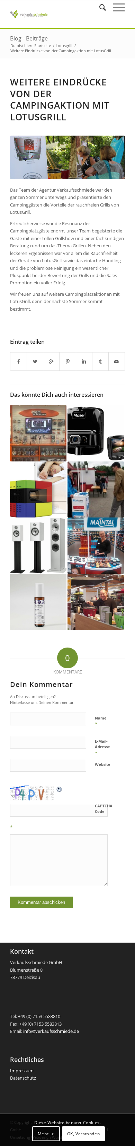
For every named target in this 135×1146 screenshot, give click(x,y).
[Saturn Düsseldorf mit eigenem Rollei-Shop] (38, 433)
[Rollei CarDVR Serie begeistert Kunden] (96, 433)
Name (101, 721)
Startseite (42, 45)
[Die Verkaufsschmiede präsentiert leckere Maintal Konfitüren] (96, 545)
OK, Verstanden (83, 1134)
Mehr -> (46, 1134)
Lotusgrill (64, 45)
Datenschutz (23, 1078)
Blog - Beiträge (29, 38)
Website (102, 764)
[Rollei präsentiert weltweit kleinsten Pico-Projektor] (38, 489)
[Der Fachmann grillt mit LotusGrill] (96, 602)
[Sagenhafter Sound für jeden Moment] (38, 545)
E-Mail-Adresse (102, 747)
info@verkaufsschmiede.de (51, 1031)
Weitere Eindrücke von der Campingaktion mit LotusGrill (60, 99)
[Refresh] (59, 789)
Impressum (22, 1070)
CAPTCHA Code (103, 808)
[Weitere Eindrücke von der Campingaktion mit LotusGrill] (67, 157)
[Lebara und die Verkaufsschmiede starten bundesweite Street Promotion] (96, 489)
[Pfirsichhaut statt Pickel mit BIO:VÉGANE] (38, 602)
